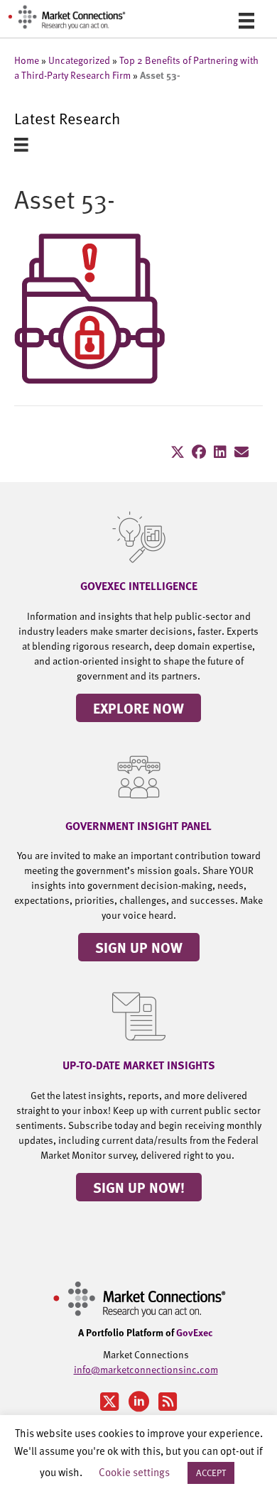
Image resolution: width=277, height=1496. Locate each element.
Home (26, 60)
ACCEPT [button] (211, 1472)
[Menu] (246, 20)
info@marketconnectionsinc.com (146, 1369)
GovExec (194, 1332)
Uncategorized (79, 60)
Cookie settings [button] (134, 1471)
